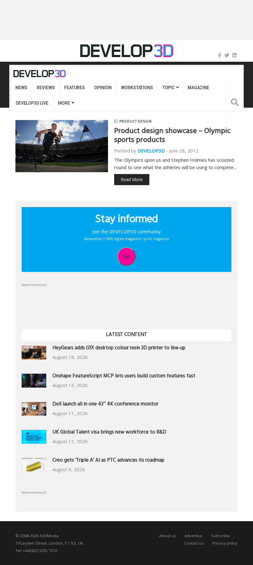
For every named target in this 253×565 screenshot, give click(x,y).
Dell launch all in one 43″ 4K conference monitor (105, 404)
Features (74, 87)
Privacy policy (225, 543)
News (21, 87)
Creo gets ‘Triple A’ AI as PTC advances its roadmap (108, 461)
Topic (169, 87)
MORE (64, 103)
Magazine (198, 87)
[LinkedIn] (234, 55)
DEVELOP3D (151, 150)
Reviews (46, 87)
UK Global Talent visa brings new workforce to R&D (109, 433)
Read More (132, 179)
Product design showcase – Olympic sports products (172, 136)
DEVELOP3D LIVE (32, 103)
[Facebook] (219, 55)
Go (126, 256)
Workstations (137, 87)
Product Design (135, 121)
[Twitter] (226, 55)
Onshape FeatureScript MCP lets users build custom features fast (123, 376)
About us (167, 535)
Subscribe (220, 535)
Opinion (102, 87)
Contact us (194, 543)
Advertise (193, 535)
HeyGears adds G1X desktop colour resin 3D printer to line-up (118, 348)
